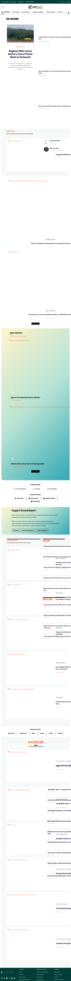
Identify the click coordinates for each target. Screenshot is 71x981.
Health (51, 648)
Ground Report (31, 532)
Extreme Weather (50, 179)
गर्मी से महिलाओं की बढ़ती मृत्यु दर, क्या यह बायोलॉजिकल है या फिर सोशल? (51, 732)
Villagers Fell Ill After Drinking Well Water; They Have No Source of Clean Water (32, 550)
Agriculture (20, 438)
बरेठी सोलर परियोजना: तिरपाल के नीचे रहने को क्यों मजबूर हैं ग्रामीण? (27, 404)
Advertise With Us (41, 944)
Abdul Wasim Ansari (44, 36)
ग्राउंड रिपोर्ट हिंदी (35, 657)
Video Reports (51, 12)
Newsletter (21, 1)
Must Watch (36, 441)
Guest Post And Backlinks (42, 942)
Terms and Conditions (41, 952)
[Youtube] (69, 2)
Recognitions (22, 952)
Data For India (57, 963)
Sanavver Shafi (31, 582)
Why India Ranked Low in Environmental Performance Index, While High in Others (44, 49)
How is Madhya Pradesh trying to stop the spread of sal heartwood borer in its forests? (32, 574)
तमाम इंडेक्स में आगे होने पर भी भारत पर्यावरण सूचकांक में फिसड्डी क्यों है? (34, 722)
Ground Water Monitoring (60, 976)
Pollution (60, 648)
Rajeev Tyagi (16, 61)
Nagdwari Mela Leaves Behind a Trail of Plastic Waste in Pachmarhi (20, 54)
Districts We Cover (41, 973)
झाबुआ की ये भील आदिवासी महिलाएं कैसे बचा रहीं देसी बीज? (25, 337)
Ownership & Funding (24, 949)
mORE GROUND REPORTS (12, 480)
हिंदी (38, 693)
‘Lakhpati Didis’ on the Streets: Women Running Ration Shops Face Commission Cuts (44, 30)
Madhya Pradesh (20, 46)
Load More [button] (35, 411)
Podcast (60, 12)
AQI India (56, 966)
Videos (20, 971)
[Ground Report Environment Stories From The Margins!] (35, 7)
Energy (42, 648)
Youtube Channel (5, 1)
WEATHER (48, 566)
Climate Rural (40, 971)
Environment (34, 438)
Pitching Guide (57, 952)
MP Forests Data (58, 960)
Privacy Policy (40, 947)
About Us (21, 942)
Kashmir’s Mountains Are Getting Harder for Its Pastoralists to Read (50, 183)
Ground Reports (53, 428)
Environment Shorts (21, 428)
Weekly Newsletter (58, 944)
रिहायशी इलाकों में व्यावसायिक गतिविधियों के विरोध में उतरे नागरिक (34, 745)
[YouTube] (7, 948)
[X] (61, 2)
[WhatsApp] (2, 948)
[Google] (14, 948)
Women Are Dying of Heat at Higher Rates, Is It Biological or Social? (48, 576)
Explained (37, 428)
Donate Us (13, 1)
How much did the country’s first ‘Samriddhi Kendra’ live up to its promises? (32, 498)
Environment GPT (30, 1)
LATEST (46, 480)
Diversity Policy (40, 949)
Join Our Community (59, 949)
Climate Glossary (22, 963)
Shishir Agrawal (16, 340)
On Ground (16, 12)
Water (33, 648)
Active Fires (57, 968)
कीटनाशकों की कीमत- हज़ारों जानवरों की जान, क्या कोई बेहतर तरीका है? (51, 786)
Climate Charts (57, 971)
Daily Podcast (22, 966)
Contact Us (21, 944)
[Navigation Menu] (2, 7)
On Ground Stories (41, 966)
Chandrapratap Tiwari (18, 406)
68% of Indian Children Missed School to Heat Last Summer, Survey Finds (48, 626)
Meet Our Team (22, 947)
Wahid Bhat (42, 55)
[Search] (68, 13)
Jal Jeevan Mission (58, 973)
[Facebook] (66, 2)
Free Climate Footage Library (25, 968)
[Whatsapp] (58, 2)
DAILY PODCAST (10, 83)
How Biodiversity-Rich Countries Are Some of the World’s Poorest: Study (32, 599)
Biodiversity (30, 590)
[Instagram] (64, 2)
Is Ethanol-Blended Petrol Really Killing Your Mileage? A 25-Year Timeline (48, 490)
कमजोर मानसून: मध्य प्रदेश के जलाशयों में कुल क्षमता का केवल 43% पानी (51, 802)
